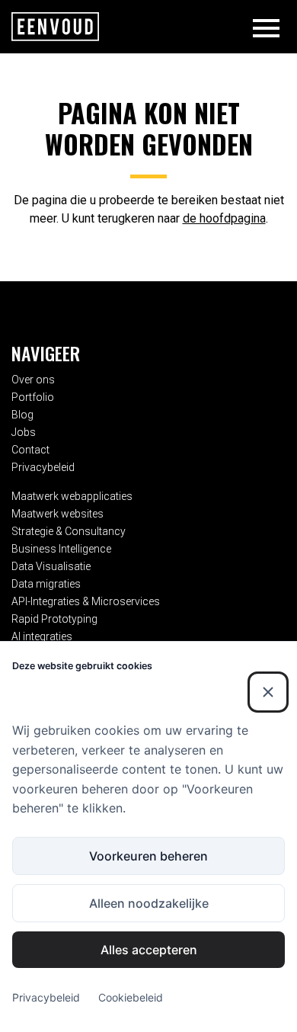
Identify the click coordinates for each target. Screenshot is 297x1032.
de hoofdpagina (224, 218)
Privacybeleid (43, 467)
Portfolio (32, 397)
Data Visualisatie (51, 566)
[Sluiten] (268, 692)
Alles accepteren (149, 949)
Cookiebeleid (130, 997)
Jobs (23, 432)
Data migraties (46, 584)
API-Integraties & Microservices (85, 601)
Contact (30, 450)
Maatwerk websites (57, 514)
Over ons (33, 379)
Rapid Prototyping (54, 619)
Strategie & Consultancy (68, 531)
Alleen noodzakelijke (149, 903)
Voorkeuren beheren (148, 856)
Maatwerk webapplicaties (72, 496)
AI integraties (41, 636)
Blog (22, 415)
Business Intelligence (61, 549)
